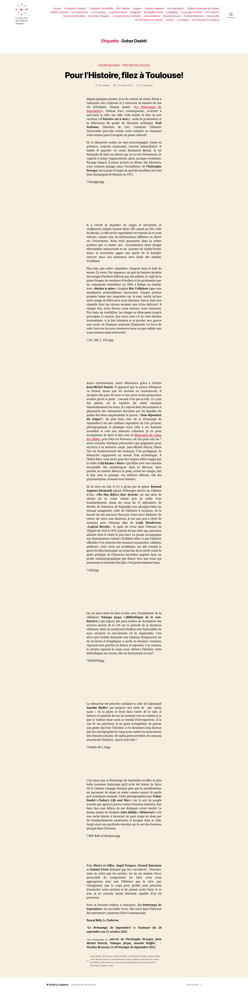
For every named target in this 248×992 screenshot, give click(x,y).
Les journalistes (152, 16)
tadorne (106, 85)
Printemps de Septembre (126, 962)
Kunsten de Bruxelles (74, 16)
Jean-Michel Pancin (99, 959)
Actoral (170, 19)
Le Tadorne (61, 984)
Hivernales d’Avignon (99, 16)
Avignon (137, 8)
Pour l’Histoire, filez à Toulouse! (124, 75)
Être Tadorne (123, 8)
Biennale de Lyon (172, 16)
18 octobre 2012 (125, 85)
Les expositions (80, 12)
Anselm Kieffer (120, 956)
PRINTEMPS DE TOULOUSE (136, 65)
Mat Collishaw (133, 959)
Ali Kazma (107, 956)
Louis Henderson (118, 959)
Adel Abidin (95, 956)
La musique (183, 19)
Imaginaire (135, 12)
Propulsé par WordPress (83, 984)
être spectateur (175, 8)
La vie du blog (98, 12)
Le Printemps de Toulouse (205, 19)
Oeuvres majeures (154, 8)
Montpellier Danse (153, 12)
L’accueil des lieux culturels (127, 16)
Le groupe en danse (191, 12)
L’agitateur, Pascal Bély (101, 8)
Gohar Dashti (154, 956)
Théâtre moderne (59, 12)
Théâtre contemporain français (203, 8)
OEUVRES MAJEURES (109, 65)
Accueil (57, 8)
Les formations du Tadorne (149, 19)
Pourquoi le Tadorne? (75, 8)
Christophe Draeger (137, 956)
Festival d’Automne (194, 16)
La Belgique (172, 12)
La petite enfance (118, 12)
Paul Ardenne (107, 962)
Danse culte (213, 16)
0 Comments (146, 85)
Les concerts (212, 12)
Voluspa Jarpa (106, 965)
